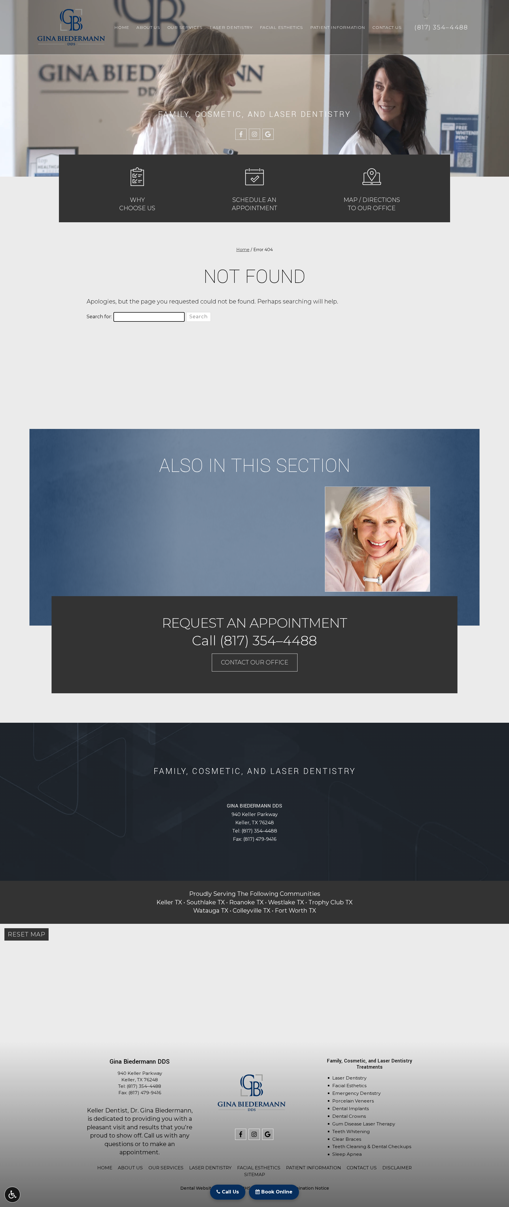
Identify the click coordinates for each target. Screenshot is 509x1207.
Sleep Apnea (347, 1154)
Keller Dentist (107, 1110)
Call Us (229, 1192)
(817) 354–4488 (259, 831)
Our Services (185, 27)
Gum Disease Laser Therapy (363, 1124)
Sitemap (254, 1174)
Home (121, 27)
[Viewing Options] (12, 1195)
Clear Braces (346, 1139)
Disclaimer (397, 1167)
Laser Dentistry (231, 27)
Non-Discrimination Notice (300, 1188)
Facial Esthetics (281, 27)
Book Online (276, 1192)
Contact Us (386, 27)
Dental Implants (350, 1108)
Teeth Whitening (351, 1131)
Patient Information (337, 27)
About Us (148, 27)
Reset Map (26, 934)
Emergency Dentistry (356, 1093)
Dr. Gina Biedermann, (161, 1110)
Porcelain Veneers (353, 1101)
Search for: (99, 316)
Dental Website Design (205, 1188)
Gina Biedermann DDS (254, 806)
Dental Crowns (349, 1116)
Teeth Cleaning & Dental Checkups (371, 1146)
